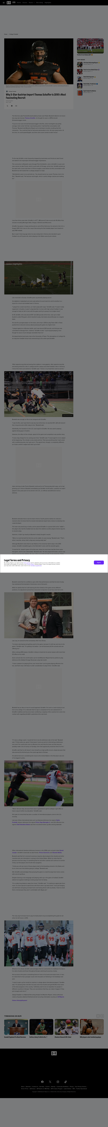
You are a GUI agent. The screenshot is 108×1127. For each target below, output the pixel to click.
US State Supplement (36, 565)
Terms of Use (26, 563)
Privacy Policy (30, 564)
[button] (99, 563)
